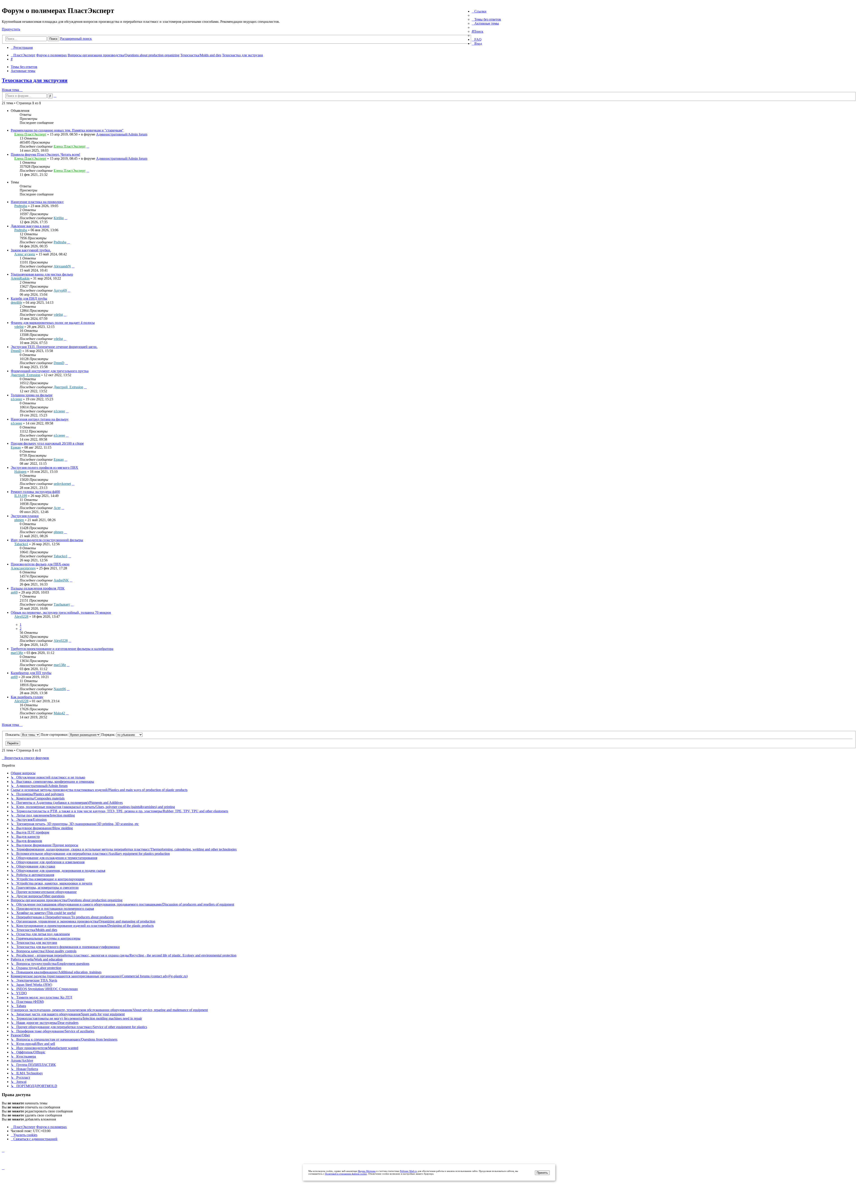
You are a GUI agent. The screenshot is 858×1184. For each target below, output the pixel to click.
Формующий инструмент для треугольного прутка (49, 371)
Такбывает (62, 604)
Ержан (16, 447)
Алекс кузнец (24, 254)
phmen (19, 520)
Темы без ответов (24, 67)
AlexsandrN (62, 266)
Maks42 (59, 713)
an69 (14, 592)
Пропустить (11, 29)
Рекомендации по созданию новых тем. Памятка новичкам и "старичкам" (67, 130)
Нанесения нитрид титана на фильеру (40, 419)
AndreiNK (61, 580)
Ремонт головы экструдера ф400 (35, 492)
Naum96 (60, 689)
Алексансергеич (23, 568)
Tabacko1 (21, 544)
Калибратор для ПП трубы (31, 673)
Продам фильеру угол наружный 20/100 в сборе (47, 443)
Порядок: (108, 734)
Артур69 (60, 290)
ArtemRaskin (20, 278)
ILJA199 (20, 496)
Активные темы (23, 71)
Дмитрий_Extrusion (25, 375)
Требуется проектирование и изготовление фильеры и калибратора (62, 649)
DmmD (16, 351)
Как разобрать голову (27, 697)
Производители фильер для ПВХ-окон (40, 564)
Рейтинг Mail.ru (408, 1171)
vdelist (58, 314)
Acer (57, 508)
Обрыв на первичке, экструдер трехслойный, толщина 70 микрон (61, 612)
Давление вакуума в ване (30, 226)
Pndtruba (20, 206)
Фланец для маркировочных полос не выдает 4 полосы (53, 323)
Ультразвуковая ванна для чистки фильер (42, 274)
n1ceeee (16, 399)
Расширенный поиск (76, 38)
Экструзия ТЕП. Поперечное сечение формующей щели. (54, 347)
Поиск (53, 38)
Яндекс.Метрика (367, 1171)
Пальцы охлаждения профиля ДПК (38, 588)
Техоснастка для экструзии (34, 80)
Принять (542, 1172)
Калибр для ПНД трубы (29, 298)
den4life (16, 302)
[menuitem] (486, 19)
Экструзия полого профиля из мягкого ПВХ (44, 467)
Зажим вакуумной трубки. (31, 250)
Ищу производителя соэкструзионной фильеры (47, 540)
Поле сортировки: (55, 734)
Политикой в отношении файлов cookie (346, 1173)
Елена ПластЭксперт (30, 134)
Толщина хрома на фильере (32, 395)
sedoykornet (62, 484)
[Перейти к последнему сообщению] (87, 146)
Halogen (20, 471)
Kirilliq (59, 218)
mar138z (17, 653)
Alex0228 (21, 616)
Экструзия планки (25, 516)
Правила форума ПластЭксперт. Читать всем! (45, 154)
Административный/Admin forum (121, 134)
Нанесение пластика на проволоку (37, 202)
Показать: (13, 734)
